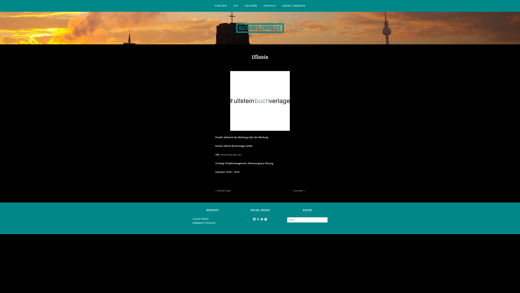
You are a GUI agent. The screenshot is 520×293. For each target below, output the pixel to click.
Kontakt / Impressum (293, 6)
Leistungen (250, 6)
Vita (235, 6)
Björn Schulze (260, 28)
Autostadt (298, 190)
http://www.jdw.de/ (231, 154)
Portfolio (270, 6)
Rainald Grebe (224, 190)
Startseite (221, 6)
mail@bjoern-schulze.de (203, 223)
